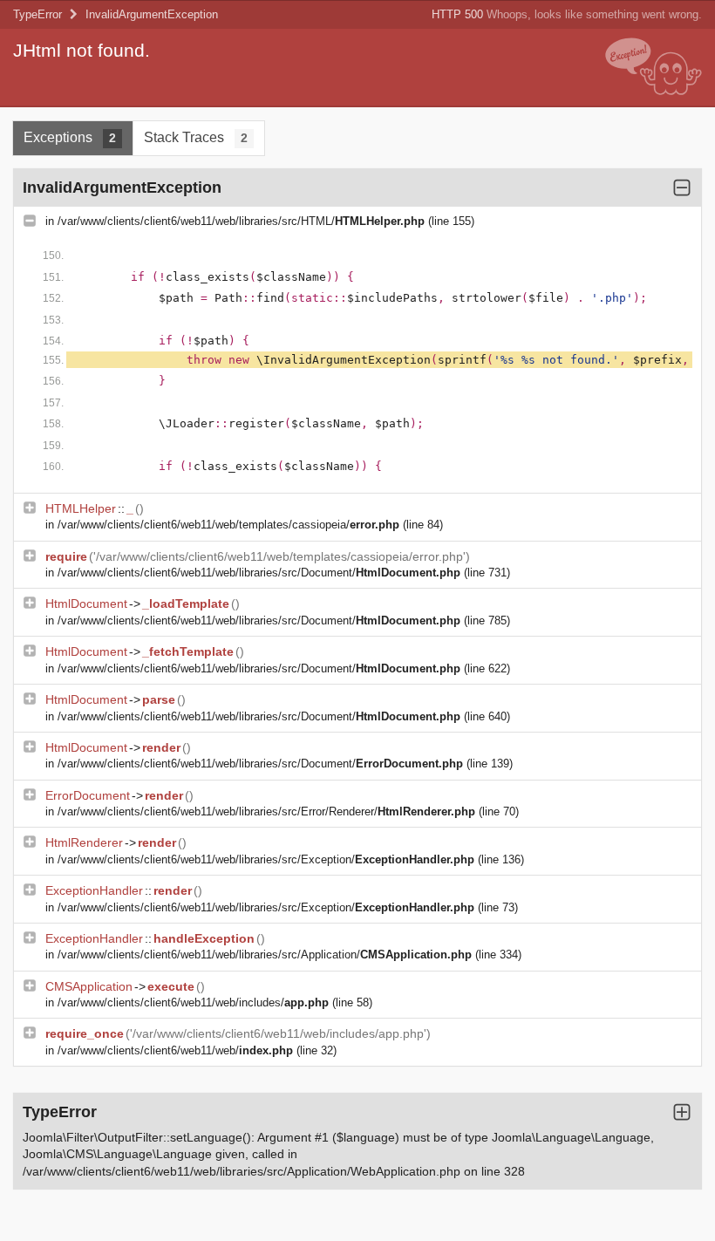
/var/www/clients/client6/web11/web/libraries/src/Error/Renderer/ (266, 811)
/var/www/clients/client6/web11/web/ (175, 1050)
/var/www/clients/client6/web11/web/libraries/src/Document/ (259, 572)
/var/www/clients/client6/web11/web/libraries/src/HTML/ (241, 221)
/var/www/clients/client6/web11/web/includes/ (193, 1002)
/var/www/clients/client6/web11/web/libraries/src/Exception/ (266, 859)
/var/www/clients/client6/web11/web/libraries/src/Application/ (265, 954)
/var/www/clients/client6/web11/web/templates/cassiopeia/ (228, 524)
